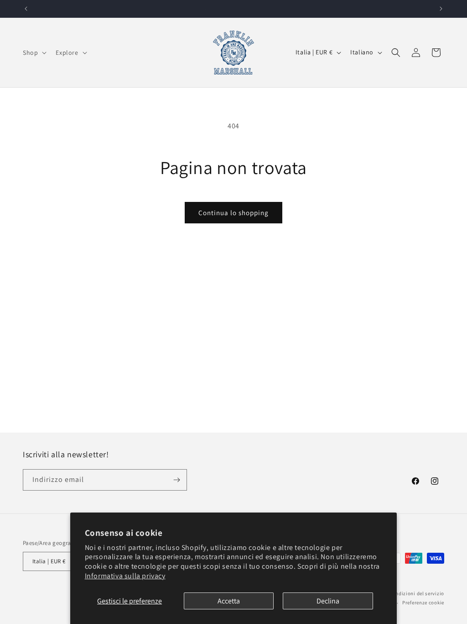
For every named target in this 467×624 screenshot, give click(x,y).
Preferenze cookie (423, 602)
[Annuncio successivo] (441, 8)
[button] (33, 52)
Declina (328, 601)
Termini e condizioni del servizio (405, 593)
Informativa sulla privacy (125, 576)
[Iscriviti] (176, 480)
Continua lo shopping (233, 212)
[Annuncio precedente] (26, 8)
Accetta (229, 601)
